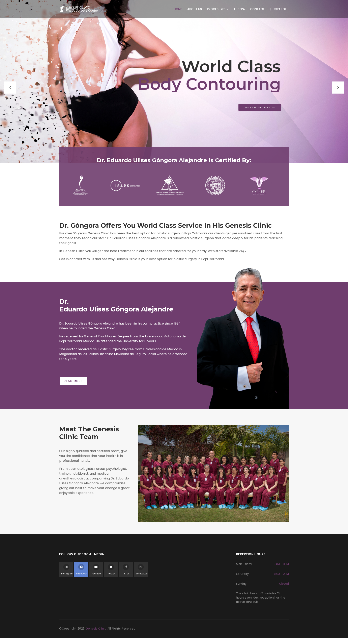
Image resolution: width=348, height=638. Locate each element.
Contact (257, 9)
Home (178, 9)
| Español (278, 9)
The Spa (239, 9)
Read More (73, 380)
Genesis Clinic (97, 629)
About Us (194, 9)
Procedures (216, 9)
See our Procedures (259, 107)
